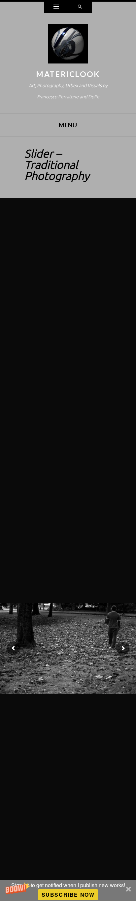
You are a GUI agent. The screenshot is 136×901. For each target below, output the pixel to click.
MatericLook (68, 74)
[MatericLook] (68, 45)
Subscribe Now (68, 894)
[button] (68, 890)
